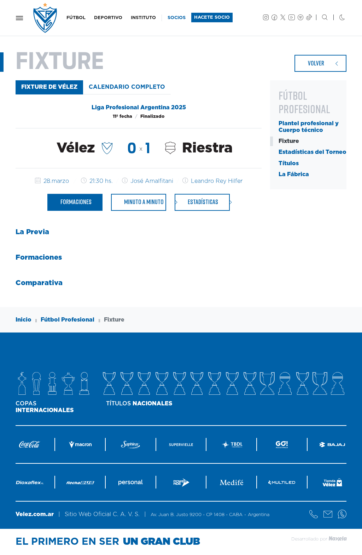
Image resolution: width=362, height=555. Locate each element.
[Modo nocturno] (336, 18)
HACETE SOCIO (212, 17)
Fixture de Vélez (49, 87)
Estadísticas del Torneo (312, 152)
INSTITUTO (143, 18)
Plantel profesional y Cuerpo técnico (309, 127)
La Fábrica (294, 174)
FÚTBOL (76, 18)
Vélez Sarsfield (45, 18)
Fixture (289, 141)
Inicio (23, 320)
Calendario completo (127, 87)
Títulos (289, 163)
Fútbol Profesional (67, 320)
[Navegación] (19, 18)
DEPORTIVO (108, 18)
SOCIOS (177, 18)
